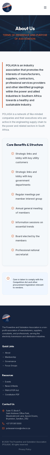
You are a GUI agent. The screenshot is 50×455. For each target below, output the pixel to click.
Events (8, 382)
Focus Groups (11, 365)
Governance (10, 361)
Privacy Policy (25, 449)
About (7, 353)
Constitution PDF (12, 394)
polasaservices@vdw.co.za (18, 428)
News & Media (11, 386)
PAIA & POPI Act (12, 390)
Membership (10, 357)
